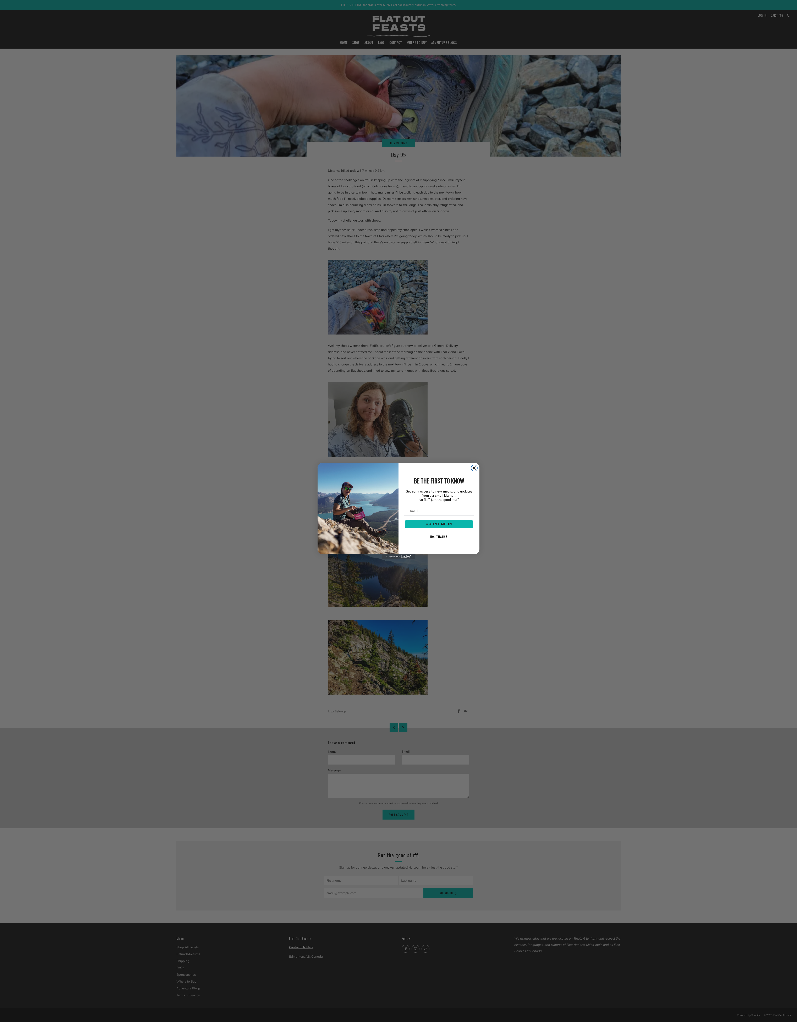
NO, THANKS (439, 536)
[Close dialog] (474, 468)
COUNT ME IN (439, 524)
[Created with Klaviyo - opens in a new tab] (398, 556)
